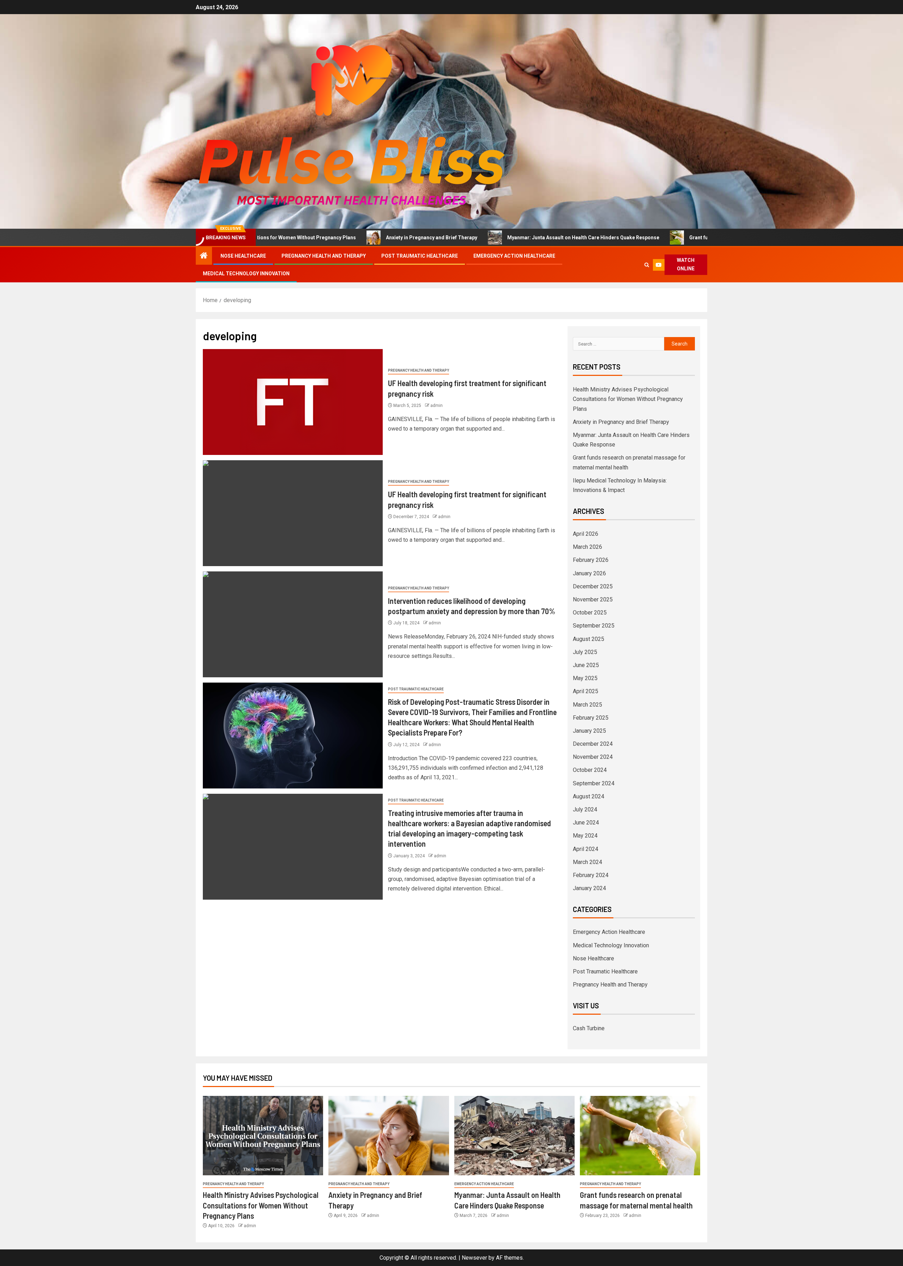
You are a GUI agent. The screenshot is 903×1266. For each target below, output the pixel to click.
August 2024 (588, 796)
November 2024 (593, 757)
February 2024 (590, 875)
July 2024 (585, 809)
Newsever (474, 1257)
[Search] (647, 265)
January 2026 (589, 573)
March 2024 (587, 862)
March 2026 (587, 547)
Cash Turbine (589, 1028)
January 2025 (589, 730)
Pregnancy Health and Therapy (323, 256)
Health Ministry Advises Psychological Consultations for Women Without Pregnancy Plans (628, 399)
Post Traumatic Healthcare (419, 256)
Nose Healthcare (243, 256)
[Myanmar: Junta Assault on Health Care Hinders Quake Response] (514, 1135)
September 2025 (593, 625)
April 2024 (585, 849)
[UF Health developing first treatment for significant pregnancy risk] (293, 402)
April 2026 (585, 533)
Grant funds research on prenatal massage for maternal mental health (702, 237)
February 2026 (590, 560)
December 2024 (593, 743)
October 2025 (590, 612)
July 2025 (585, 652)
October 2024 (590, 770)
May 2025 (585, 678)
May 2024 (585, 835)
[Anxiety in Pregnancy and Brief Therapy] (388, 1135)
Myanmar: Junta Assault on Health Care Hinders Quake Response (515, 237)
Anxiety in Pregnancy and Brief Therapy (363, 237)
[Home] (204, 256)
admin (436, 405)
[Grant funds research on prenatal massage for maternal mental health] (640, 1135)
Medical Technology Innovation (246, 273)
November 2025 (593, 599)
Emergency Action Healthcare (514, 256)
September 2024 (593, 783)
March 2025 (587, 704)
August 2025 (588, 639)
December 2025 (593, 586)
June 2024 (586, 822)
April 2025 (585, 691)
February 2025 (590, 717)
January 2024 (589, 888)
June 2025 (586, 665)
